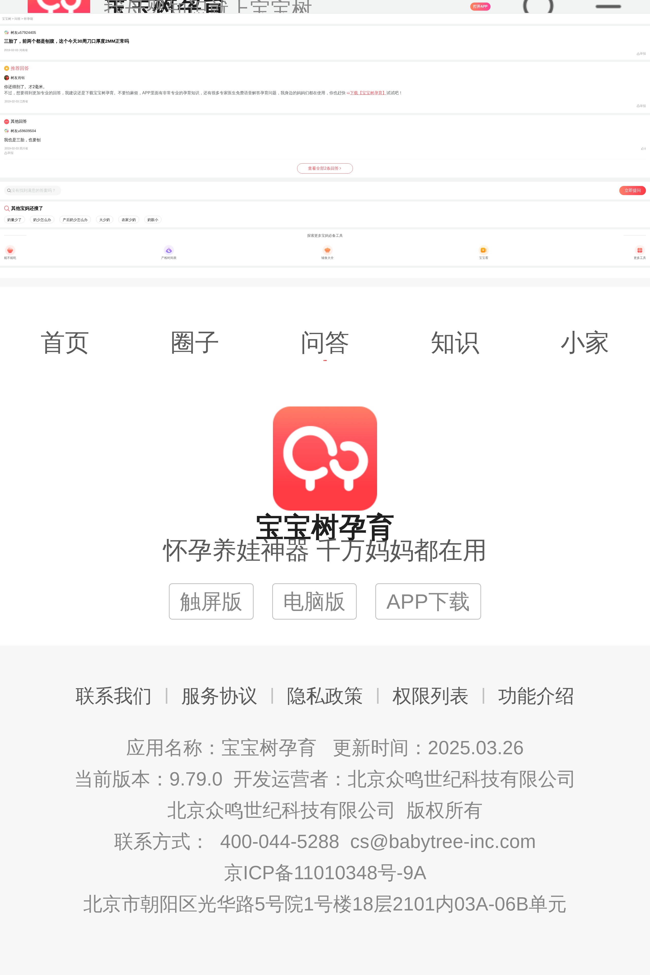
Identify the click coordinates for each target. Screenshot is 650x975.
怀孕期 (28, 19)
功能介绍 (536, 695)
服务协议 (219, 695)
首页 (65, 342)
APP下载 (428, 601)
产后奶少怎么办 (75, 220)
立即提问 (633, 190)
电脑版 (314, 601)
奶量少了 (14, 220)
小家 (585, 342)
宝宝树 (6, 19)
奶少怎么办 (42, 220)
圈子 (195, 342)
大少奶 (104, 220)
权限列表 (431, 695)
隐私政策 (325, 695)
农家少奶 (129, 220)
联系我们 (114, 695)
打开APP (480, 6)
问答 (17, 19)
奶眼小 (153, 220)
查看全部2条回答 (323, 168)
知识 (455, 342)
